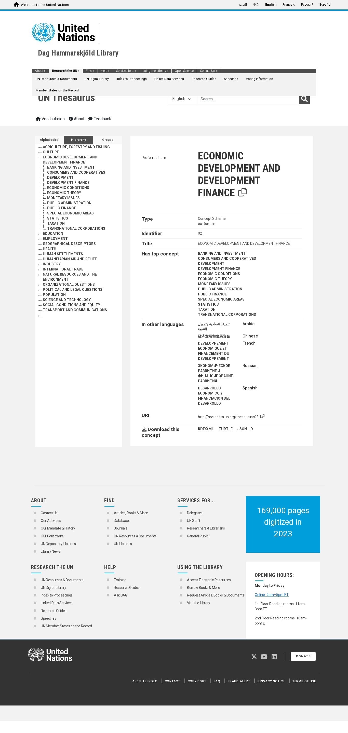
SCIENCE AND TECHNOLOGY (67, 300)
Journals (120, 528)
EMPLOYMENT (55, 239)
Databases (122, 521)
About (40, 71)
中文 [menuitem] (256, 4)
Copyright (197, 681)
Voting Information (259, 79)
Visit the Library (198, 603)
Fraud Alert (239, 681)
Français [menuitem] (289, 4)
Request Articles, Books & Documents (215, 595)
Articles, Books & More (131, 513)
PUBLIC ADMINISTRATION (69, 203)
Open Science (184, 71)
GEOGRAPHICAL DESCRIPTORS (69, 244)
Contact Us (208, 71)
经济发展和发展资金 (214, 336)
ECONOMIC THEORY (64, 193)
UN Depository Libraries (58, 544)
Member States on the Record (57, 90)
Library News (50, 551)
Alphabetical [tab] (49, 140)
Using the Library (155, 71)
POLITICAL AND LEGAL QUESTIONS (72, 290)
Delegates (195, 513)
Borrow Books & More (203, 588)
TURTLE (226, 429)
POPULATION (54, 295)
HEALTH (49, 249)
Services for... (126, 71)
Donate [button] (303, 656)
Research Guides (204, 79)
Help (105, 71)
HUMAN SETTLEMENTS (63, 254)
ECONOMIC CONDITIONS (68, 188)
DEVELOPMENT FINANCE (68, 183)
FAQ (217, 681)
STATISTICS (57, 218)
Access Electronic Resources (209, 580)
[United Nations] (63, 32)
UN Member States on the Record (66, 626)
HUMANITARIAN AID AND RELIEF (70, 259)
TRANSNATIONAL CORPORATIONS (76, 228)
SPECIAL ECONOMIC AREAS (70, 213)
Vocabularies (53, 118)
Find (90, 71)
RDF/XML (206, 429)
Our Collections (52, 536)
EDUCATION (53, 234)
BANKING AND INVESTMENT (71, 167)
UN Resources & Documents (56, 79)
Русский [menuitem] (307, 4)
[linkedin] (274, 658)
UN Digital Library (97, 79)
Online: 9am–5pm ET (272, 595)
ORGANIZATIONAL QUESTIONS (69, 284)
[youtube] (264, 658)
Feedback (101, 118)
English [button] (179, 98)
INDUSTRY (52, 264)
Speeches (231, 79)
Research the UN (65, 71)
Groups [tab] (107, 140)
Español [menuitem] (325, 4)
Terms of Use (304, 681)
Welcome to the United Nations (45, 5)
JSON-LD (245, 429)
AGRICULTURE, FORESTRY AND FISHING (76, 147)
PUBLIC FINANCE (61, 208)
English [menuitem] (270, 4)
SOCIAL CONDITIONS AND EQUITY (71, 305)
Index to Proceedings (131, 79)
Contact (172, 681)
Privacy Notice (271, 681)
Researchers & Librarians (206, 528)
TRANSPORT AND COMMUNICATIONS (75, 310)
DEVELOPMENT (60, 177)
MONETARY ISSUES (63, 198)
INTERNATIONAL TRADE (63, 269)
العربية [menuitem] (242, 4)
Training (120, 580)
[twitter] (254, 658)
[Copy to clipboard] (242, 192)
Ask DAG (120, 595)
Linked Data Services (169, 79)
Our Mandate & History (58, 528)
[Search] (304, 98)
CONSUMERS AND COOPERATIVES (76, 172)
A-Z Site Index (144, 681)
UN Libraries (123, 544)
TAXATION (56, 223)
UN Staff (193, 521)
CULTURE (51, 152)
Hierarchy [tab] (78, 140)
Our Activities (51, 521)
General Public (198, 536)
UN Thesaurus (66, 98)
